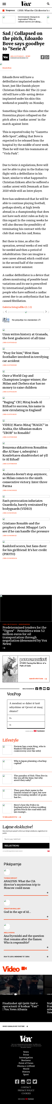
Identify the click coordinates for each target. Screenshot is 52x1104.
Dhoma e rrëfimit (26, 1066)
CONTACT (26, 1087)
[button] (46, 311)
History (26, 1071)
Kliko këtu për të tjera (36, 678)
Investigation (26, 1057)
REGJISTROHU (12, 845)
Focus (26, 1054)
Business (26, 1060)
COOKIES (26, 1093)
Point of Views (26, 1063)
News (26, 1052)
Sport (26, 1074)
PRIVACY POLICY (26, 1090)
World (26, 1069)
